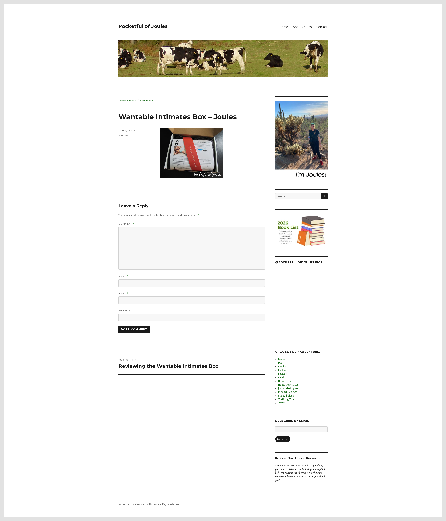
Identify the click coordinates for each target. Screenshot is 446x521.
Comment (126, 223)
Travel (282, 403)
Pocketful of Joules (143, 26)
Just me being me (288, 388)
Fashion (282, 370)
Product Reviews (287, 392)
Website (124, 310)
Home (283, 27)
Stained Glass (286, 395)
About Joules (302, 27)
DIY (280, 362)
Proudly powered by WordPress (161, 504)
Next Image (146, 100)
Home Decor (285, 381)
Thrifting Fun (286, 399)
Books (281, 359)
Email (123, 293)
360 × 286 (123, 135)
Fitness (282, 373)
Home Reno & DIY (288, 384)
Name (123, 276)
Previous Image (127, 100)
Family (282, 366)
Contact (322, 27)
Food (281, 377)
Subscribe (282, 439)
